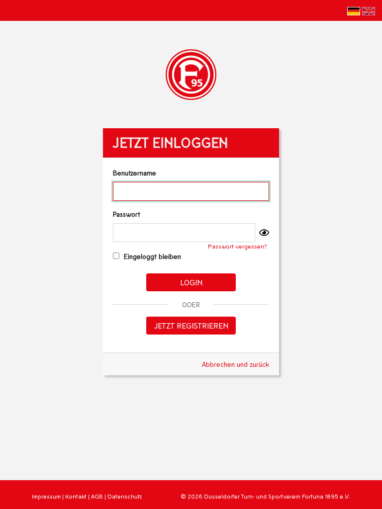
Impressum (46, 496)
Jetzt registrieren (191, 325)
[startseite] (191, 73)
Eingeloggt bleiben (151, 256)
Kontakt (76, 496)
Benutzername (134, 173)
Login (191, 282)
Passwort (126, 214)
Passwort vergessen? (237, 246)
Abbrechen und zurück (235, 364)
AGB (97, 496)
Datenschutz (124, 496)
